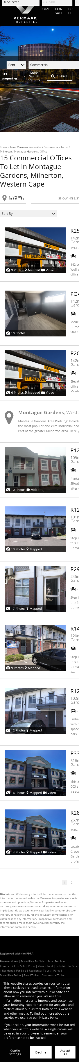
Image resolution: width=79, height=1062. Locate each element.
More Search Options (34, 76)
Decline (40, 1052)
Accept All (65, 1052)
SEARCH (62, 76)
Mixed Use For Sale (33, 961)
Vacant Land (45, 966)
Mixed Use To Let (10, 975)
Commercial (51, 147)
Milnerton (6, 151)
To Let (64, 147)
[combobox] (25, 213)
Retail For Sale (56, 961)
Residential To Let (39, 970)
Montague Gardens (26, 151)
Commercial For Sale (12, 966)
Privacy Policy (48, 1017)
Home (14, 961)
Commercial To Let (53, 975)
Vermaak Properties (29, 147)
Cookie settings (15, 1052)
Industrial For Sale (67, 966)
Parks (31, 966)
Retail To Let (31, 975)
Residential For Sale (14, 970)
